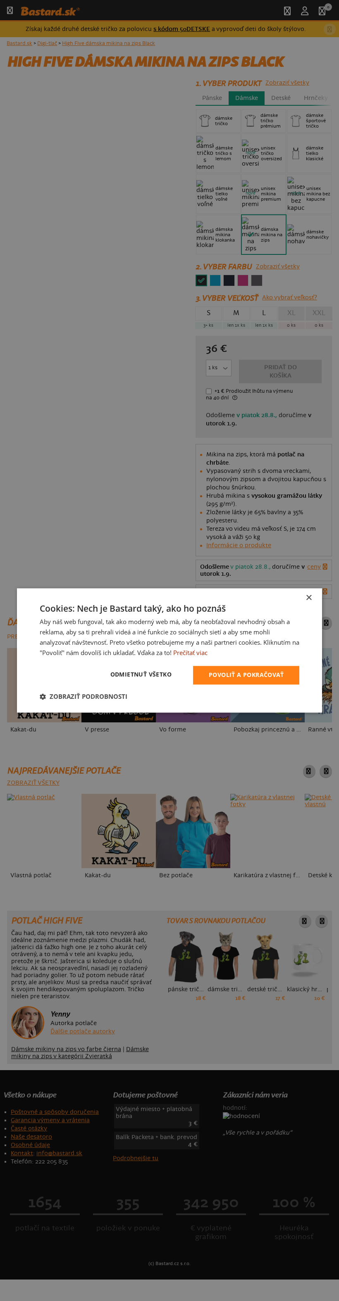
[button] (83, 696)
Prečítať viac (190, 652)
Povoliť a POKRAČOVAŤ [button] (246, 675)
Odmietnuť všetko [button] (141, 675)
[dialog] (169, 650)
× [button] (309, 598)
